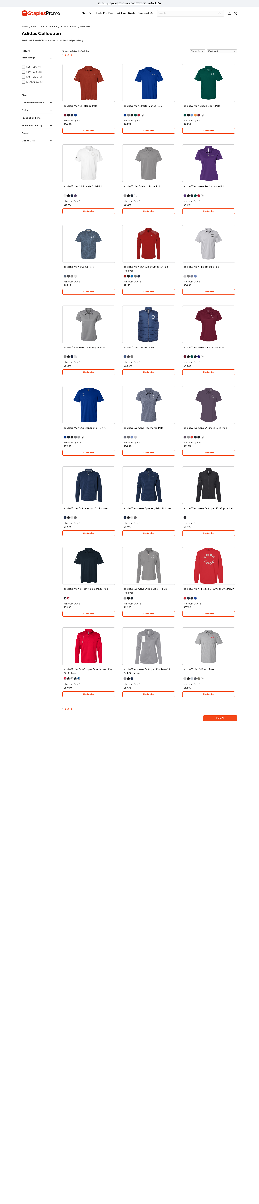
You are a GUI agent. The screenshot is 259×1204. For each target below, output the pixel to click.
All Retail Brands (68, 26)
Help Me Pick (104, 13)
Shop (87, 13)
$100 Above (32, 82)
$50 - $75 (32, 72)
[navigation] (71, 56)
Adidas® (85, 26)
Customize (88, 131)
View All (220, 718)
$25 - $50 (31, 66)
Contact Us (145, 13)
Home (25, 26)
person (229, 13)
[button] (37, 57)
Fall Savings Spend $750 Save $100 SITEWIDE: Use (129, 3)
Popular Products (48, 26)
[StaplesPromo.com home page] (41, 13)
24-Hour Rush (126, 13)
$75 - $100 (32, 77)
